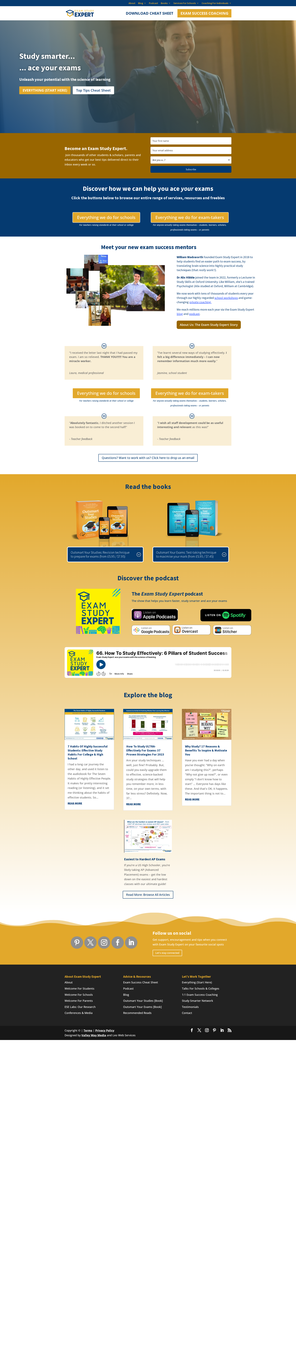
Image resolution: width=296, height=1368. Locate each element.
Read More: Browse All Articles (148, 895)
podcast (194, 314)
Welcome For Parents (79, 1001)
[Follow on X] (90, 942)
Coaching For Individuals (215, 3)
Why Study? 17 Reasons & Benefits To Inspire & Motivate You (206, 750)
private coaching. (200, 302)
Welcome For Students (79, 988)
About (132, 3)
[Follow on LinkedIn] (131, 942)
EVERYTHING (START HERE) (45, 90)
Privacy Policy (104, 1030)
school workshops (226, 298)
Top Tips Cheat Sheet (93, 90)
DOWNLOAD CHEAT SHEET (149, 14)
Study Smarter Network (197, 1001)
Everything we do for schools (106, 217)
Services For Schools (184, 3)
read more (75, 803)
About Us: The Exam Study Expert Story (209, 325)
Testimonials (190, 1007)
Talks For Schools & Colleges (200, 988)
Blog (140, 3)
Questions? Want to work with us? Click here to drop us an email (148, 458)
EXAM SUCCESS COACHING (204, 13)
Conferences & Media (78, 1013)
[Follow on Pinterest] (77, 942)
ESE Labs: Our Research (80, 1007)
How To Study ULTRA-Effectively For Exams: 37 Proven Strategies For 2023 (145, 750)
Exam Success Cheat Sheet (140, 982)
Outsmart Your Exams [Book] (142, 1007)
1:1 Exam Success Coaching (200, 995)
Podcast (153, 3)
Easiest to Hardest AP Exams (144, 859)
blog (180, 314)
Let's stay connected (167, 953)
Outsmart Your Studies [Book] (143, 1001)
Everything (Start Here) (197, 982)
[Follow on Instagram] (104, 942)
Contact (187, 1013)
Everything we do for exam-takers (189, 217)
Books (164, 3)
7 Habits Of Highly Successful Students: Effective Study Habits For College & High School (87, 752)
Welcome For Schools (79, 995)
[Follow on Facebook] (117, 942)
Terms (88, 1030)
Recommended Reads (137, 1013)
